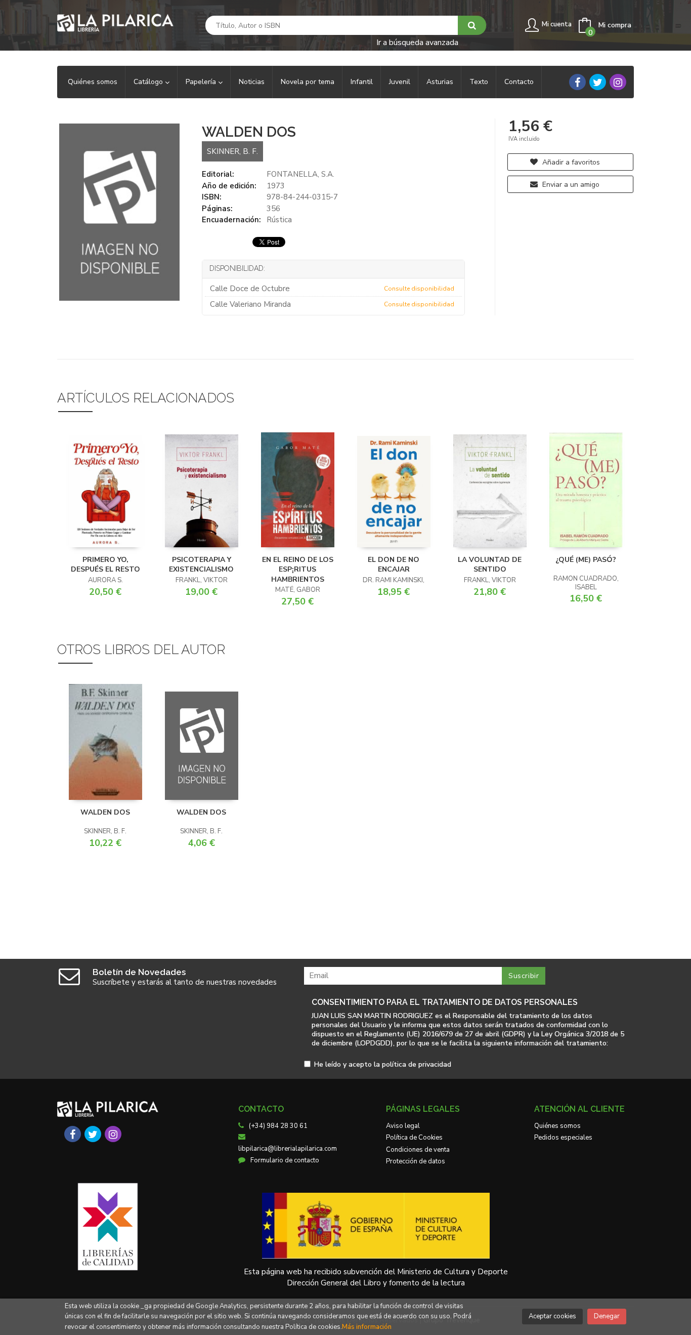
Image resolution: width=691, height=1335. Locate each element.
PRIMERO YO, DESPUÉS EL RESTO (105, 565)
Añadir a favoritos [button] (570, 162)
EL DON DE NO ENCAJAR (393, 565)
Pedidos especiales (563, 1137)
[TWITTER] (597, 82)
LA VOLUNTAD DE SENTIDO (490, 565)
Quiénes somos (557, 1125)
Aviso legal (403, 1125)
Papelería (202, 82)
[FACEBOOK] (577, 82)
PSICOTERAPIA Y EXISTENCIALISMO (201, 565)
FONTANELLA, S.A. (300, 174)
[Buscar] (472, 25)
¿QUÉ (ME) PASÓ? (585, 559)
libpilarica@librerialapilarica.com (287, 1148)
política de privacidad (416, 1064)
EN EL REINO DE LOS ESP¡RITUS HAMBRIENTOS (297, 569)
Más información (367, 1326)
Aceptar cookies (552, 1316)
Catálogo (149, 82)
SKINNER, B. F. (232, 151)
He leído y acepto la (382, 1065)
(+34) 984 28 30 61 (278, 1125)
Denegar (607, 1316)
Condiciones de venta (418, 1149)
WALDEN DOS (105, 812)
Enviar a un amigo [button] (569, 184)
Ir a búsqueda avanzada (417, 42)
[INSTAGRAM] (618, 82)
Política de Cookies (414, 1137)
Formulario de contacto (284, 1160)
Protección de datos (415, 1161)
